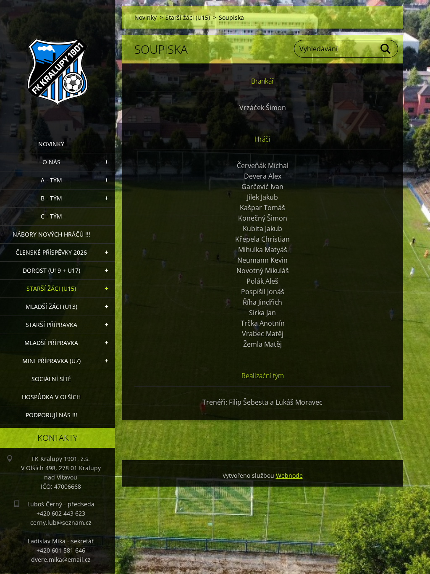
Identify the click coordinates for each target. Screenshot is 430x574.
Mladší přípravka (51, 343)
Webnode (289, 475)
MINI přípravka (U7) (51, 361)
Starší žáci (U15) (51, 288)
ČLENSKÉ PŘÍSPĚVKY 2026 (51, 252)
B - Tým (51, 198)
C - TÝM (51, 216)
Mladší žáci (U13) (51, 307)
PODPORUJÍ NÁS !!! (51, 415)
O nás (51, 162)
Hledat (385, 48)
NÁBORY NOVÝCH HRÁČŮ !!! (51, 234)
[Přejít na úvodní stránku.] (57, 62)
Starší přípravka (51, 325)
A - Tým (51, 180)
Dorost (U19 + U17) (51, 270)
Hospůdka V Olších (51, 397)
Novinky (51, 144)
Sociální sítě (51, 379)
